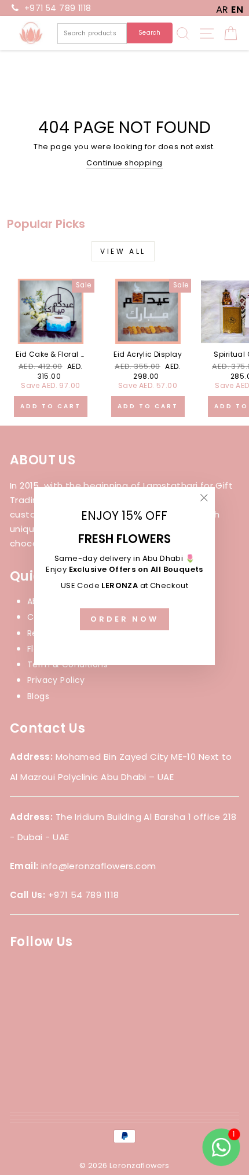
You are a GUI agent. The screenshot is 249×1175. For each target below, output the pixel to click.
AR (222, 9)
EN (237, 9)
